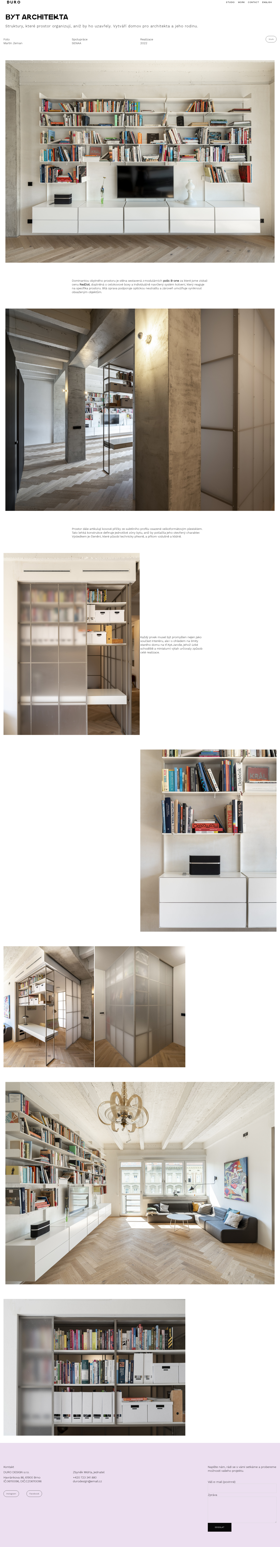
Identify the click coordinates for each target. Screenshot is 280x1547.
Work (271, 39)
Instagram (11, 1493)
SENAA (76, 43)
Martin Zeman (13, 43)
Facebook (34, 1493)
